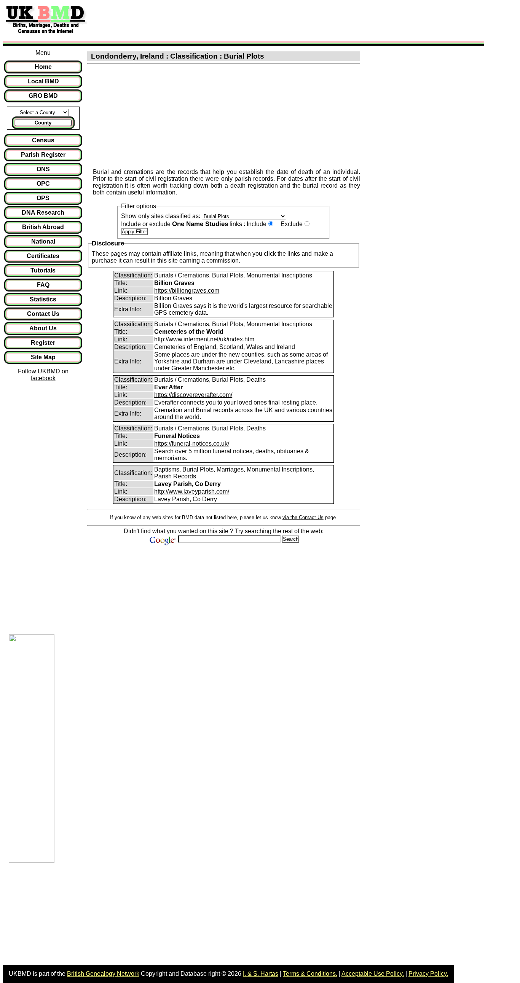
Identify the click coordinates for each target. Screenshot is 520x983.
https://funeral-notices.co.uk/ (191, 443)
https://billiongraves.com (186, 290)
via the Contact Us (303, 517)
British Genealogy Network (103, 973)
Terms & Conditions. (310, 973)
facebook (43, 378)
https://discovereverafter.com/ (193, 395)
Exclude (292, 224)
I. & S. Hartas (260, 973)
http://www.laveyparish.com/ (191, 491)
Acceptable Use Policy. (372, 973)
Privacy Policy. (428, 973)
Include (256, 224)
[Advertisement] (229, 20)
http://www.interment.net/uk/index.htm (204, 339)
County (43, 123)
